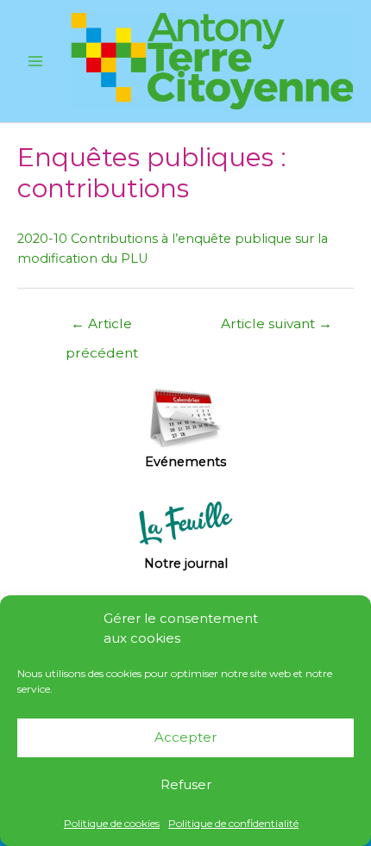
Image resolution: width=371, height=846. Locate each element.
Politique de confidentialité (233, 823)
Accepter (185, 737)
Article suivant (276, 323)
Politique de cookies (112, 823)
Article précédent (102, 327)
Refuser (185, 784)
